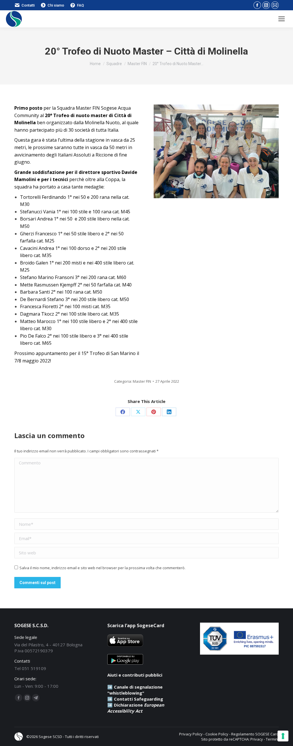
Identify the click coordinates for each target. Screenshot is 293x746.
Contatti (28, 5)
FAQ (80, 5)
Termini (272, 739)
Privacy (256, 739)
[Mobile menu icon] (281, 19)
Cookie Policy (216, 734)
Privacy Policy (191, 734)
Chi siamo (55, 5)
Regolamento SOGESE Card (255, 734)
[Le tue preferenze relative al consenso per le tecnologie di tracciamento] (283, 736)
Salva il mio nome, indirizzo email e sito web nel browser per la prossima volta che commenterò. (102, 567)
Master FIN (142, 381)
